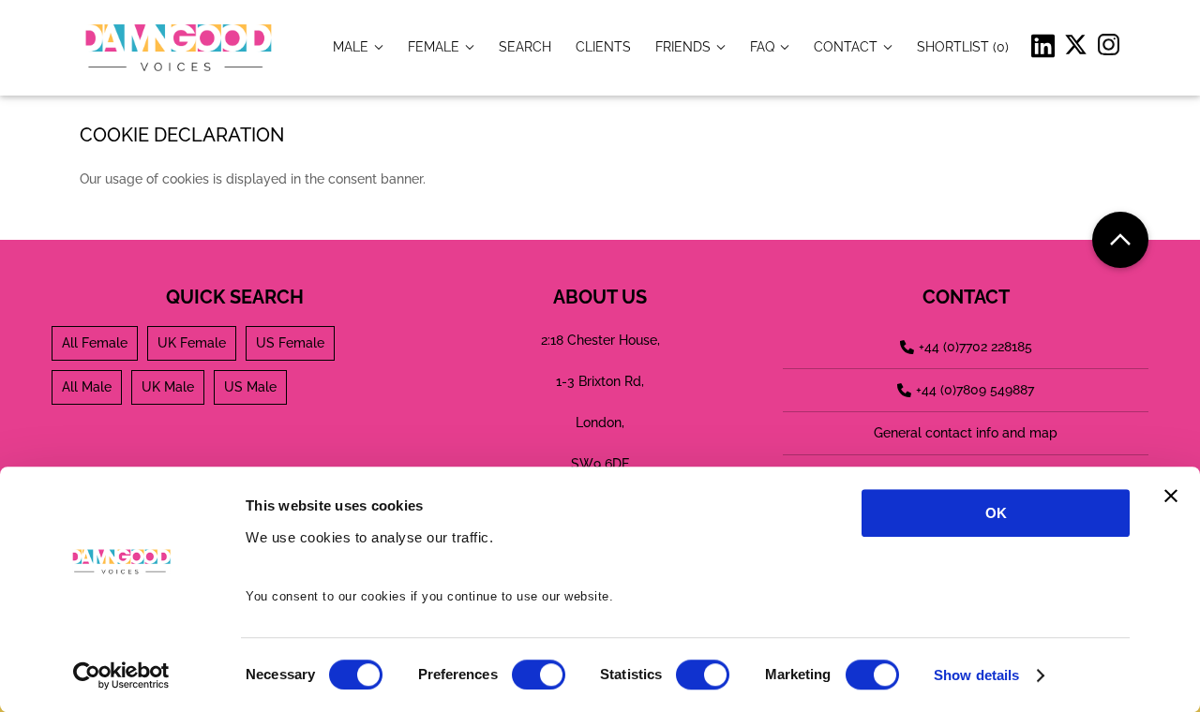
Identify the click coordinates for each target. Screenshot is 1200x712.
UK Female (192, 342)
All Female (95, 342)
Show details (976, 675)
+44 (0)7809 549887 (975, 389)
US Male (250, 386)
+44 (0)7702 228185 (975, 346)
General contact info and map (966, 432)
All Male (87, 386)
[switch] (538, 675)
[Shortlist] (963, 46)
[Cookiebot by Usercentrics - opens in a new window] (121, 675)
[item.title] (525, 46)
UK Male (168, 386)
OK (996, 513)
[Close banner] (1171, 495)
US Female (290, 342)
